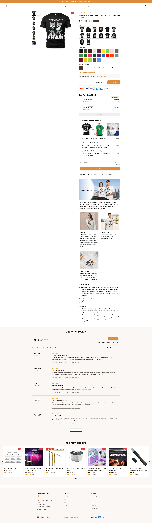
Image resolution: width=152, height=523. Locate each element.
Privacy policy (94, 496)
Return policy (94, 505)
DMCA (65, 505)
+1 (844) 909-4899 (42, 504)
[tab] (75, 478)
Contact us (66, 496)
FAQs (65, 502)
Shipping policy (95, 502)
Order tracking (67, 499)
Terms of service (95, 499)
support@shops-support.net (44, 506)
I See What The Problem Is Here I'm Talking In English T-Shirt (66, 362)
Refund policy (94, 508)
